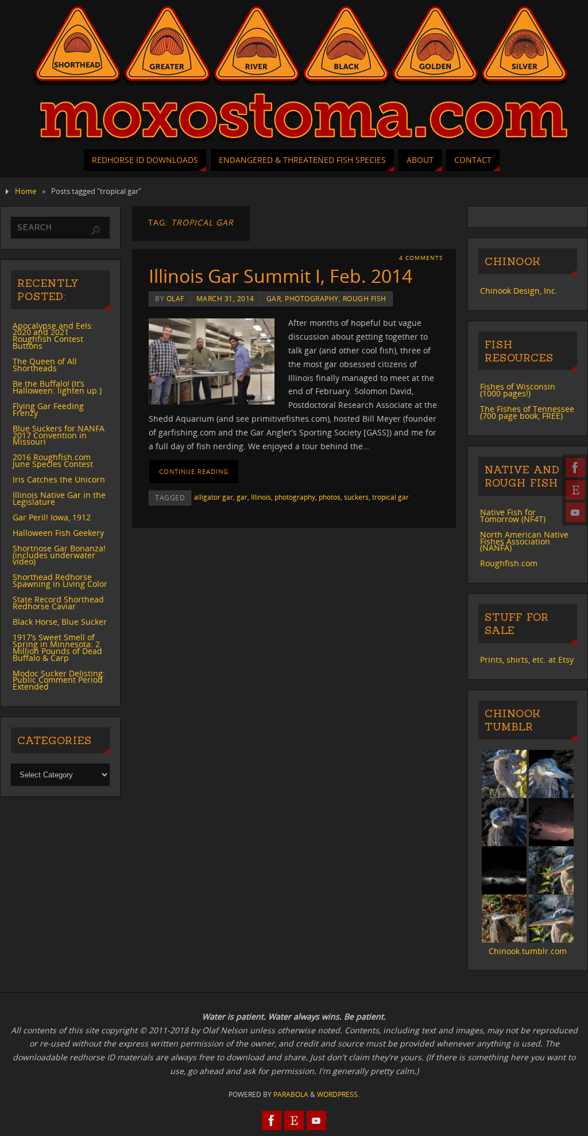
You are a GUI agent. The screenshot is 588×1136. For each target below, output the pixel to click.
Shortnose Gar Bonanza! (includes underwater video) (59, 555)
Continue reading (194, 471)
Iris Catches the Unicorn (59, 479)
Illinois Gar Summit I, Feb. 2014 (280, 275)
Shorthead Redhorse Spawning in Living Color (60, 580)
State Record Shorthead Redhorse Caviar (58, 603)
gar (273, 298)
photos (330, 496)
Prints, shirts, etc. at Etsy (527, 659)
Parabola (290, 1094)
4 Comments (421, 258)
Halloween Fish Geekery (58, 532)
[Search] (95, 230)
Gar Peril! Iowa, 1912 (52, 517)
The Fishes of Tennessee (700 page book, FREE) (527, 412)
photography (312, 298)
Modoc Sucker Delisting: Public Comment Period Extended (59, 680)
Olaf (175, 298)
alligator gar (213, 496)
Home (25, 191)
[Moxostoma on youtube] (575, 512)
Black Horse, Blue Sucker (60, 621)
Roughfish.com (508, 563)
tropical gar (390, 496)
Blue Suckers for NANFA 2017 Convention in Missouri (59, 435)
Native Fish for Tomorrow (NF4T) (513, 515)
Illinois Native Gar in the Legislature (59, 498)
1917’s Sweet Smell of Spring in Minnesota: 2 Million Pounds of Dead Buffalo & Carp (57, 647)
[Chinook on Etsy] (575, 490)
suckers (356, 496)
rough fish (364, 298)
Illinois (261, 496)
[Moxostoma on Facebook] (575, 467)
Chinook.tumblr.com (528, 951)
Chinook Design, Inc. (519, 290)
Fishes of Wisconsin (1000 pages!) (517, 390)
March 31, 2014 (225, 298)
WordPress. (338, 1094)
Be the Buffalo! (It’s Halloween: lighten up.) (57, 387)
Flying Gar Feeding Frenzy (48, 409)
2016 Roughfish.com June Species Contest (53, 460)
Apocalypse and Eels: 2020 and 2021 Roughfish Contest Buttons (53, 336)
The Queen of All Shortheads (45, 365)
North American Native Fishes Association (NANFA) (524, 541)
